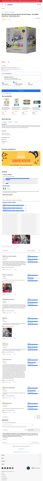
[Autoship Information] (13, 77)
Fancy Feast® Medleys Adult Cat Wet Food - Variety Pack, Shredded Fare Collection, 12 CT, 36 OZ (36, 108)
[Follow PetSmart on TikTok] (10, 468)
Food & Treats (6, 12)
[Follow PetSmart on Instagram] (5, 468)
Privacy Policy (4, 476)
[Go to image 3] (19, 60)
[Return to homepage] (10, 4)
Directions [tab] (16, 121)
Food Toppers (12, 12)
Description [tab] (5, 121)
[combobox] (21, 9)
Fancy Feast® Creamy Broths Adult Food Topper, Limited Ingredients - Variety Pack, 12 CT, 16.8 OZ (6, 108)
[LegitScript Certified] (28, 468)
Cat (2, 12)
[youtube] (12, 468)
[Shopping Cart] (40, 4)
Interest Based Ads (4, 478)
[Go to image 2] (18, 60)
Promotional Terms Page (24, 452)
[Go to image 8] (23, 60)
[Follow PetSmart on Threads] (7, 468)
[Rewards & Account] (5, 4)
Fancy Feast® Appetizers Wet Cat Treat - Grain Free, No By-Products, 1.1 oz (16, 108)
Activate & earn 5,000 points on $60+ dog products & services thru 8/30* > (21, 1)
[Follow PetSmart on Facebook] (2, 468)
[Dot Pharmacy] (36, 468)
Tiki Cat (3, 18)
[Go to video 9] (24, 60)
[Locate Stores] (38, 4)
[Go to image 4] (20, 60)
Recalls (3, 473)
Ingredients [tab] (10, 121)
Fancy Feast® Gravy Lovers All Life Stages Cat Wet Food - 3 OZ (26, 108)
